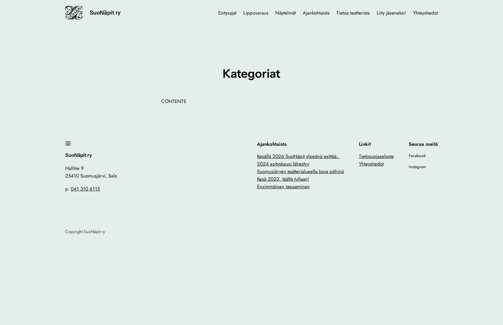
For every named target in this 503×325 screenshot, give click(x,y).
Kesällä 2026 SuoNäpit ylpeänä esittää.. (298, 156)
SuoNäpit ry (105, 12)
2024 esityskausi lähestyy (283, 163)
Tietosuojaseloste (376, 156)
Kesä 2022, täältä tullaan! (283, 178)
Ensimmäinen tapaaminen (283, 186)
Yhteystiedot (371, 163)
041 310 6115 (85, 188)
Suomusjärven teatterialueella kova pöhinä (300, 171)
